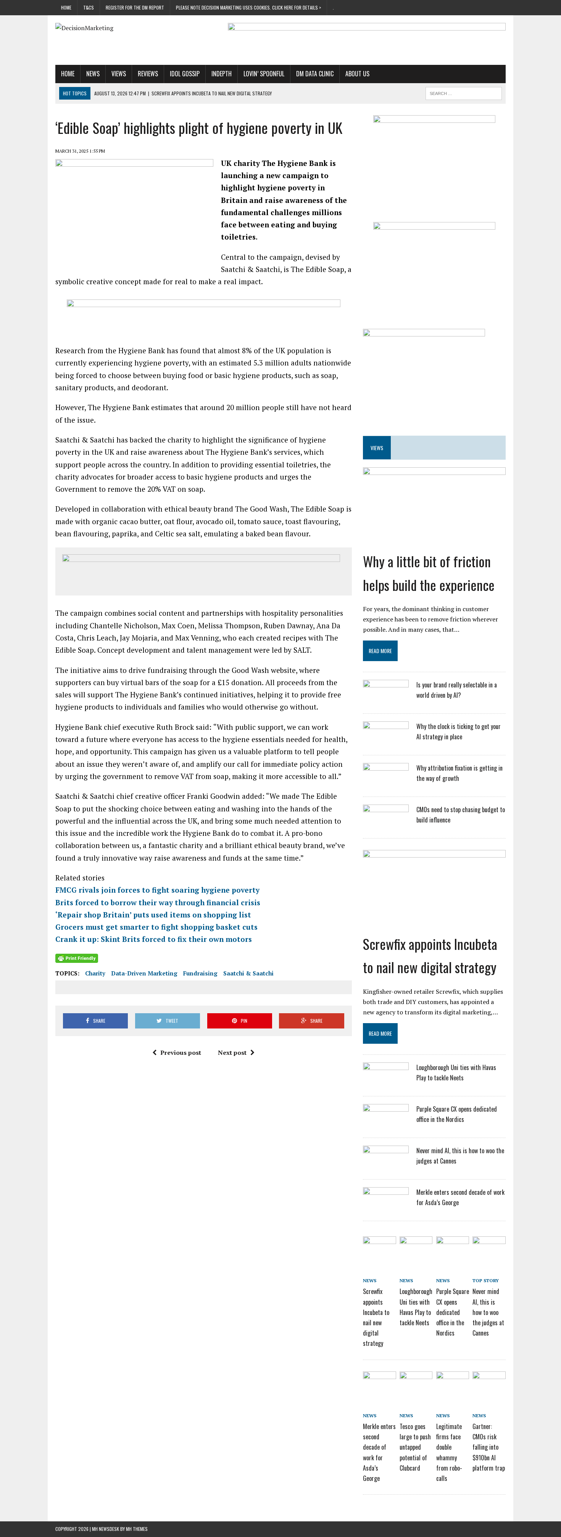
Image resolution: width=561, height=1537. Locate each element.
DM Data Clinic (315, 73)
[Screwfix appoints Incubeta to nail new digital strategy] (434, 925)
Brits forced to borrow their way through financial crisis (157, 902)
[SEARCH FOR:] (464, 92)
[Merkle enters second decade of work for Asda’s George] (386, 1207)
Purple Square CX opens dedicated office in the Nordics (452, 1312)
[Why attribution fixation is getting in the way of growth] (386, 783)
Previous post (180, 1052)
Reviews (148, 73)
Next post (232, 1052)
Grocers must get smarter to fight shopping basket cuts (156, 927)
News (93, 73)
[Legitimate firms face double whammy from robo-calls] (452, 1384)
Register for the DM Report (135, 7)
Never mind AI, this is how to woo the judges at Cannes (488, 1312)
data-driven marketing (144, 973)
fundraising (200, 973)
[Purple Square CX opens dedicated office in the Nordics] (386, 1124)
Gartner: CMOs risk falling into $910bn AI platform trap (488, 1447)
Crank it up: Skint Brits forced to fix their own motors (153, 939)
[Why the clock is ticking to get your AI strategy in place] (386, 741)
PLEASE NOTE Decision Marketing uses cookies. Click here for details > (248, 7)
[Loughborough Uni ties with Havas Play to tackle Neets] (386, 1082)
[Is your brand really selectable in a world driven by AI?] (386, 700)
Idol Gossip (185, 73)
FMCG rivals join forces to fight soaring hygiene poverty (157, 890)
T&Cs (88, 7)
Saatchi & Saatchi (248, 973)
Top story (485, 1280)
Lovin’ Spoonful (263, 73)
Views (118, 73)
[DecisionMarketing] (126, 28)
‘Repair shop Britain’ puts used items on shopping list (153, 914)
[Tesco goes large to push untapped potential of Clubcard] (416, 1384)
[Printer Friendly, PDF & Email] (76, 958)
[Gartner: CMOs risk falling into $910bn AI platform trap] (488, 1384)
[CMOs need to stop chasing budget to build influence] (386, 825)
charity (95, 973)
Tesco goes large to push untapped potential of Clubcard (415, 1447)
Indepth (221, 73)
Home (66, 7)
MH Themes (137, 1529)
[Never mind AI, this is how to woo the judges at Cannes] (386, 1166)
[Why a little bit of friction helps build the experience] (434, 542)
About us (357, 73)
